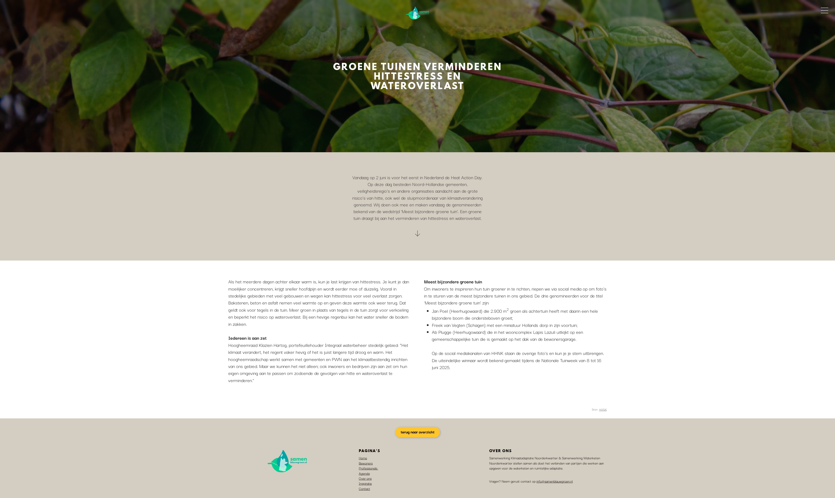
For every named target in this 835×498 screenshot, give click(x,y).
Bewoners (366, 463)
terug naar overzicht (417, 432)
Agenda (364, 473)
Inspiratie (365, 483)
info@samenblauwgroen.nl (554, 481)
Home (363, 457)
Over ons (365, 478)
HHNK (603, 409)
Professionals (368, 468)
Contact (364, 488)
